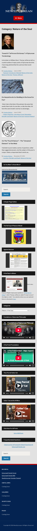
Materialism (28, 114)
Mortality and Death (7, 116)
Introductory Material (15, 73)
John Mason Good (19, 114)
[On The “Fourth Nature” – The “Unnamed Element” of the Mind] (8, 129)
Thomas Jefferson (18, 74)
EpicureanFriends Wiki (8, 475)
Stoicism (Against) (29, 116)
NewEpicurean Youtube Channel (11, 478)
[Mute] (30, 338)
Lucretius (6, 158)
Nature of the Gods (27, 73)
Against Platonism (8, 114)
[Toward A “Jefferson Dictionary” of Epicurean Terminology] (8, 41)
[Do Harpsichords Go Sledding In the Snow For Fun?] (12, 86)
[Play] (4, 338)
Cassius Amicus (8, 71)
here (14, 299)
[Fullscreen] (33, 338)
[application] (18, 330)
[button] (18, 385)
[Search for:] (18, 189)
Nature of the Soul (7, 74)
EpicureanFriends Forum (9, 473)
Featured (5, 73)
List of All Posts (18, 433)
